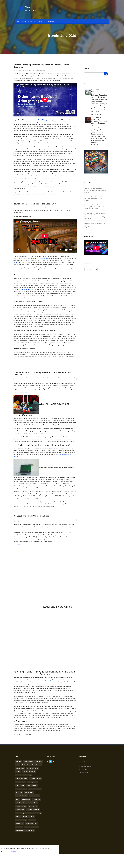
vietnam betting (20, 830)
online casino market (58, 377)
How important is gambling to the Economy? (34, 203)
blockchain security (29, 761)
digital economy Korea (32, 768)
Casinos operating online (29, 682)
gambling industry (32, 782)
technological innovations (31, 826)
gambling (28, 775)
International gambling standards (41, 518)
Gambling (42, 70)
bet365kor (18, 761)
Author (40, 21)
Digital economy (20, 768)
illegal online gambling (27, 518)
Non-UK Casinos (26, 799)
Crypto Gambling (36, 764)
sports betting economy (31, 823)
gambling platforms (32, 785)
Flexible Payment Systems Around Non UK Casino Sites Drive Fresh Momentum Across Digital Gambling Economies (95, 215)
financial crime (20, 775)
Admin (24, 21)
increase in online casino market (30, 377)
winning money (30, 830)
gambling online (20, 785)
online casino (25, 289)
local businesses (34, 795)
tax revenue (19, 826)
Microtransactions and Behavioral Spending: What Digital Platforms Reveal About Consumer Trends (95, 206)
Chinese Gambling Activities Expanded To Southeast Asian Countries (41, 65)
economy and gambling (29, 771)
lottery (17, 799)
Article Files (31, 21)
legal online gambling (55, 518)
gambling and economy (27, 70)
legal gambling (29, 792)
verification (22, 521)
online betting (42, 377)
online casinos (33, 806)
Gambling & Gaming (85, 769)
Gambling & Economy (85, 766)
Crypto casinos (26, 764)
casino (17, 764)
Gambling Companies (35, 778)
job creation (19, 792)
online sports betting (35, 813)
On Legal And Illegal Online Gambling (31, 515)
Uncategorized (83, 772)
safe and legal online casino (63, 437)
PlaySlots (18, 816)
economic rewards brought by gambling (39, 120)
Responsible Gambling (28, 816)
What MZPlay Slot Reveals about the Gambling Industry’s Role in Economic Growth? (95, 190)
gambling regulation (21, 788)
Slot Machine (32, 820)
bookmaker (39, 761)
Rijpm (27, 7)
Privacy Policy (50, 21)
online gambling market (31, 380)
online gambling (21, 380)
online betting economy (22, 802)
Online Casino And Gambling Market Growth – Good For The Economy (42, 373)
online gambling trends (22, 813)
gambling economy (20, 782)
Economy (37, 70)
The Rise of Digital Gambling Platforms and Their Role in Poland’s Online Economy (95, 198)
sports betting (46, 258)
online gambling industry (33, 809)
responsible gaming (21, 820)
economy (18, 771)
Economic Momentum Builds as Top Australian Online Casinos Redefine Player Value (94, 225)
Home (17, 21)
